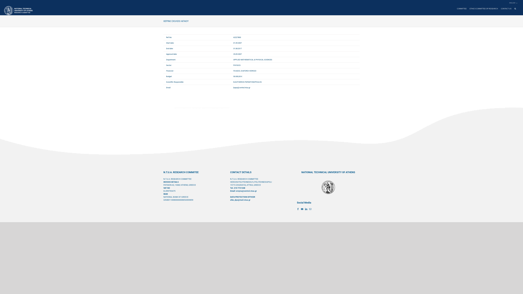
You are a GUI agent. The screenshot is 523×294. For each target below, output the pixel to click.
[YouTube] (302, 209)
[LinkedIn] (306, 209)
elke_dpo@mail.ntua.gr (240, 200)
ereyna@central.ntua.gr (246, 191)
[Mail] (310, 209)
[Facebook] (298, 209)
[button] (515, 8)
